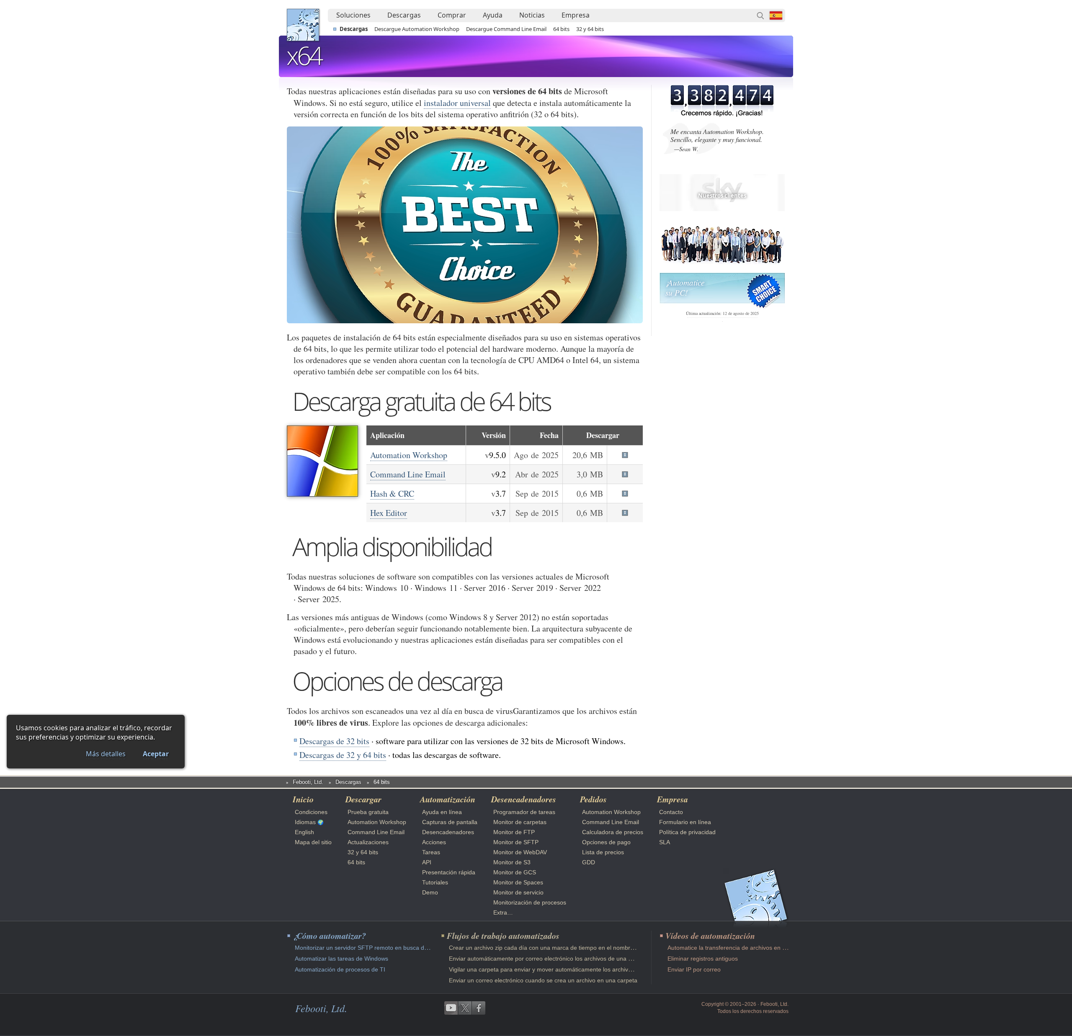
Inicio (303, 799)
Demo (430, 892)
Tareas (431, 852)
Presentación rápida (448, 872)
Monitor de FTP (514, 832)
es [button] (776, 15)
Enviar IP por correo (694, 969)
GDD (588, 862)
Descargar (363, 799)
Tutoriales (435, 882)
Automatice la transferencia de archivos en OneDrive (737, 947)
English (304, 832)
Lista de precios (603, 852)
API (426, 862)
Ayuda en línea (442, 812)
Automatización (447, 799)
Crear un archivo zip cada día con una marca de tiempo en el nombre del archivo (556, 947)
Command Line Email (408, 474)
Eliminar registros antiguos (702, 958)
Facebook (478, 1008)
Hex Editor (388, 512)
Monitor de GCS (514, 872)
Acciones (434, 842)
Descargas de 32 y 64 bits (342, 754)
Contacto (671, 812)
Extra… (503, 912)
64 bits (561, 29)
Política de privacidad (687, 832)
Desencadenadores (448, 832)
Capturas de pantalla (449, 822)
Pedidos (593, 799)
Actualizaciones (368, 842)
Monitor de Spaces (518, 882)
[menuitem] (353, 15)
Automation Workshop (408, 455)
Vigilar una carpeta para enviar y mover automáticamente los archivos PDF (548, 969)
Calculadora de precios (612, 832)
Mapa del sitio (313, 842)
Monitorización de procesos (529, 902)
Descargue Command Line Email (506, 29)
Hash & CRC (392, 493)
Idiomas (305, 822)
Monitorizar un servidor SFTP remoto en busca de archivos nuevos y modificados (402, 947)
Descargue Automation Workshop (416, 29)
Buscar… (760, 15)
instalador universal (457, 102)
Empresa (576, 15)
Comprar (452, 15)
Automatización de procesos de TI (340, 969)
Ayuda (492, 15)
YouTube (451, 1008)
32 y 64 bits (590, 29)
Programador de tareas (524, 812)
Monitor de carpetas (519, 822)
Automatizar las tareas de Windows (341, 958)
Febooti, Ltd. (303, 25)
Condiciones (311, 812)
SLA (664, 842)
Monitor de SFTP (516, 842)
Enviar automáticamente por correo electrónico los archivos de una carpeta (548, 958)
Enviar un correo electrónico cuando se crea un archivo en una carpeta (543, 980)
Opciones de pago (606, 842)
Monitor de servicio (518, 892)
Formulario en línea (685, 822)
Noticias (532, 15)
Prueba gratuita (368, 812)
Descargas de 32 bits (334, 741)
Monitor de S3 (512, 862)
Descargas (404, 15)
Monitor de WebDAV (520, 852)
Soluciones (353, 15)
